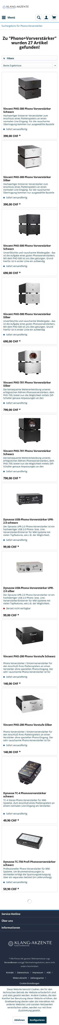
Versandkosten (10, 962)
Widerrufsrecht (20, 977)
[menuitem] (8, 17)
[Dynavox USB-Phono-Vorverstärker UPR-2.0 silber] (29, 567)
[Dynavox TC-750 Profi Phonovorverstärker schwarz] (29, 841)
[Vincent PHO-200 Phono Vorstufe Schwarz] (29, 635)
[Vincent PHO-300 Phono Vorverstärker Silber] (29, 156)
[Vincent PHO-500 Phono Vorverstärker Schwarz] (29, 225)
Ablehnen (19, 1019)
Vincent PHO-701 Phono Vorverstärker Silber (27, 384)
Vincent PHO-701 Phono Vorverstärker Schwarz (27, 452)
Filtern (10, 58)
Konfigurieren (37, 1019)
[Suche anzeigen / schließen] (38, 17)
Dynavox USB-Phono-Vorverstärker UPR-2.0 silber (28, 589)
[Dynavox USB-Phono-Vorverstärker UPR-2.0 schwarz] (29, 498)
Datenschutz (23, 972)
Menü (11, 17)
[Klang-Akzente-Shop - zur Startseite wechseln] (16, 7)
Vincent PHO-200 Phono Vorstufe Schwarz (29, 656)
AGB (49, 972)
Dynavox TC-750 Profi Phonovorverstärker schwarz (29, 863)
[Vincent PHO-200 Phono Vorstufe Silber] (29, 704)
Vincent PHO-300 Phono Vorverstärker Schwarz (27, 110)
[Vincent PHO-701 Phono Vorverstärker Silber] (29, 362)
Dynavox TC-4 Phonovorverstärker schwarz (24, 795)
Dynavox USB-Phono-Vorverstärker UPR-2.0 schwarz (28, 521)
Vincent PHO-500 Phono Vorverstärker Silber (27, 315)
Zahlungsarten (37, 977)
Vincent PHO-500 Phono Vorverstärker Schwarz (27, 247)
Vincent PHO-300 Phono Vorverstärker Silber (27, 179)
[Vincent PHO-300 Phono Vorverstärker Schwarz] (29, 88)
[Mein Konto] (46, 17)
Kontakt (10, 972)
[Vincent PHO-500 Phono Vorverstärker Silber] (29, 293)
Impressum (37, 972)
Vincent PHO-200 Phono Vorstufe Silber (27, 725)
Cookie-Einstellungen (29, 983)
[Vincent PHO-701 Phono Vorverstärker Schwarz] (29, 430)
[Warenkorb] (54, 17)
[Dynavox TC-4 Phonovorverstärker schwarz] (29, 772)
